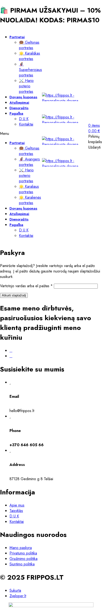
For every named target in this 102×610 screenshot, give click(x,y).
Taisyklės (16, 510)
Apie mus (16, 505)
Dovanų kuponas (23, 97)
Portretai (17, 37)
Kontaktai (26, 124)
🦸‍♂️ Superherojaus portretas (30, 69)
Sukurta (15, 590)
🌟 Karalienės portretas (30, 200)
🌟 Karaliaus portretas (29, 189)
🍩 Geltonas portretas (29, 45)
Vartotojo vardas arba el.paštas (26, 286)
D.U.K (23, 119)
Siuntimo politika (22, 564)
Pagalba (16, 113)
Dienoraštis (18, 108)
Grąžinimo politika (23, 558)
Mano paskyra (20, 547)
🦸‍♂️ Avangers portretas (29, 161)
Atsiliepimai (19, 102)
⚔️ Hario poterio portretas (26, 86)
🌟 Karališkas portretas (29, 56)
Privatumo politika (23, 553)
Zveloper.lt (17, 596)
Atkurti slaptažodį (14, 295)
